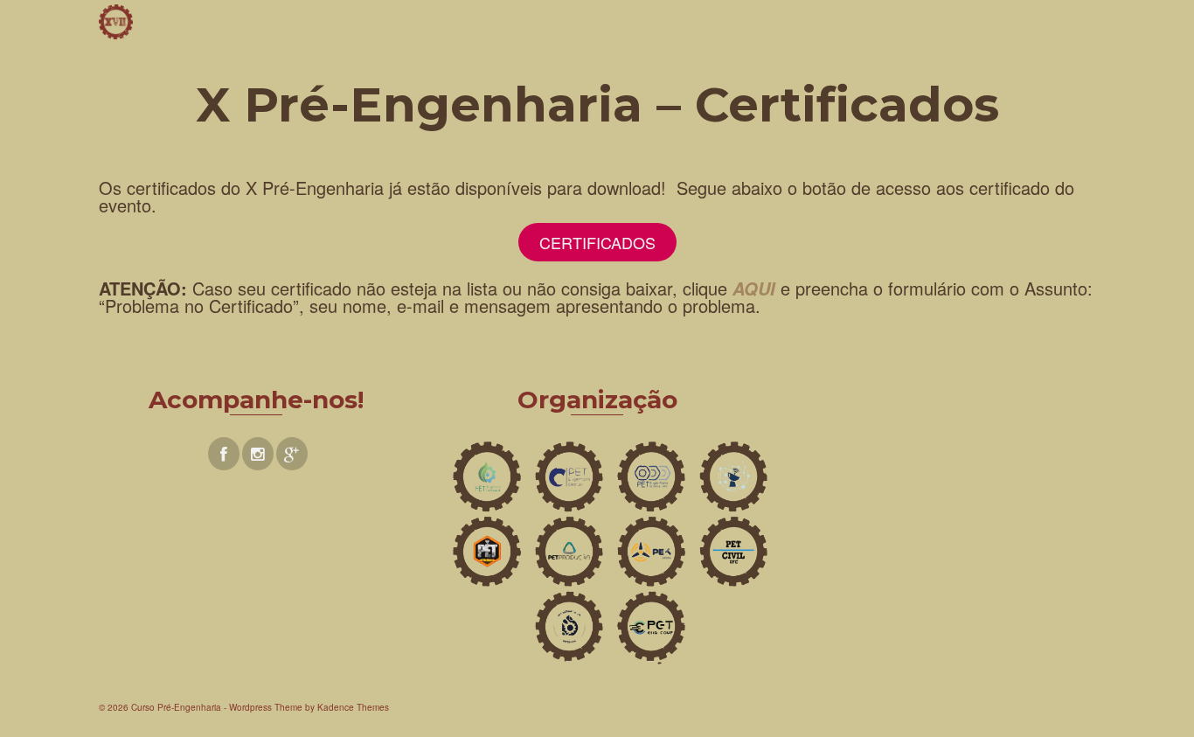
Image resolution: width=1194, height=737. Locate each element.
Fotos (924, 21)
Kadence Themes (353, 707)
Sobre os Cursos (501, 21)
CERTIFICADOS (597, 242)
